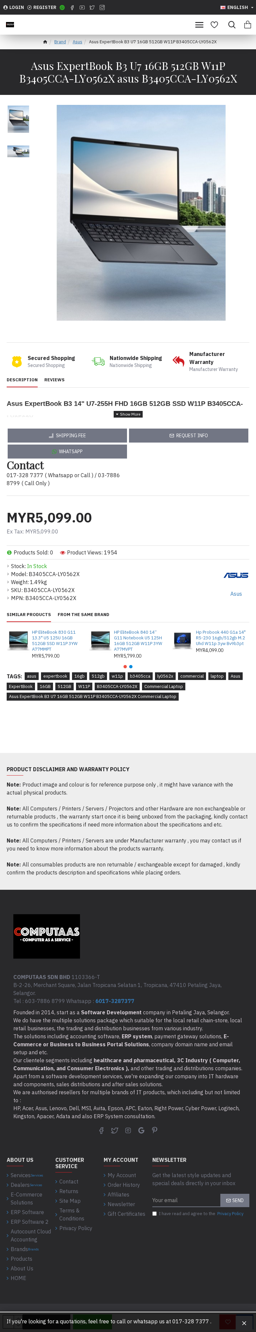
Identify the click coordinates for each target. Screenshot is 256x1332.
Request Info (192, 436)
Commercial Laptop (163, 686)
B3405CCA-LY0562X (117, 686)
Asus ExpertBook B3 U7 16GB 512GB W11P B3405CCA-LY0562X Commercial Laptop (92, 696)
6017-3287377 (114, 1001)
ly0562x (165, 676)
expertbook (55, 676)
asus (31, 676)
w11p (117, 676)
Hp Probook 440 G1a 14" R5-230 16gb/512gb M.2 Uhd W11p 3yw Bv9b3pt (221, 638)
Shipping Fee (71, 436)
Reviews (54, 380)
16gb (79, 676)
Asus (77, 42)
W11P (84, 686)
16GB (45, 686)
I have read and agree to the (201, 1213)
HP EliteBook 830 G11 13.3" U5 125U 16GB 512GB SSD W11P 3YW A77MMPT (55, 641)
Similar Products (29, 614)
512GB (64, 686)
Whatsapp (71, 452)
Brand (60, 42)
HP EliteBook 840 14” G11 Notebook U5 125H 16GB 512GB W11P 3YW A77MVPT (138, 641)
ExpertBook (21, 686)
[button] (125, 666)
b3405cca (140, 676)
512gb (98, 676)
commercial (192, 676)
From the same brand (83, 614)
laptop (217, 676)
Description (22, 380)
